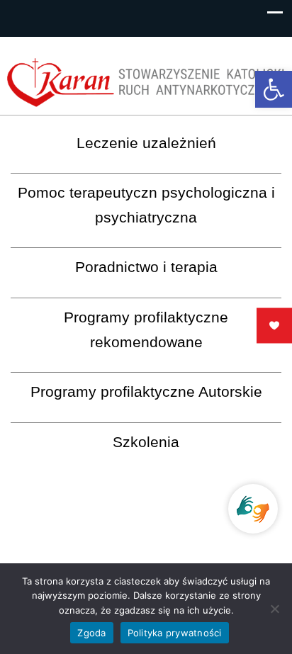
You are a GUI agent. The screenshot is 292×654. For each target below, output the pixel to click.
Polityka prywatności (175, 632)
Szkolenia (146, 442)
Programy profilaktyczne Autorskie (146, 391)
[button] (273, 89)
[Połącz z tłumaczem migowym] (253, 509)
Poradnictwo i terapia (146, 267)
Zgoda (91, 632)
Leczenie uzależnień (146, 143)
